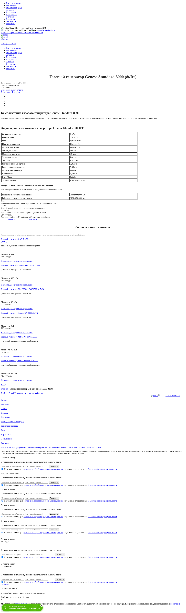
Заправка (10, 10)
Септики (10, 17)
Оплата (4, 409)
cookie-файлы (21, 604)
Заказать (11, 219)
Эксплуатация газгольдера (12, 421)
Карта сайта (6, 434)
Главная (4, 389)
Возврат (4, 413)
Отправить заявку (8, 90)
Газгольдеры (11, 5)
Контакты (10, 24)
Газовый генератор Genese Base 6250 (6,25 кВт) (21, 265)
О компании (6, 439)
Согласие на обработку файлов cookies (84, 447)
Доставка (5, 404)
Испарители (11, 14)
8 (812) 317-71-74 (8, 44)
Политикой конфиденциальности (102, 469)
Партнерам (6, 417)
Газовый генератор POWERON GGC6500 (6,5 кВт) (23, 289)
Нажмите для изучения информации (17, 261)
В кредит (16, 92)
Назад (3, 384)
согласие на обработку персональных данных (43, 469)
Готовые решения (13, 3)
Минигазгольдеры (14, 8)
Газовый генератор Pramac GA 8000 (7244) (19, 313)
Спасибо (4, 584)
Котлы (4, 400)
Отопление (11, 19)
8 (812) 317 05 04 (173, 395)
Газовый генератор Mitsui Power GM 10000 (19, 361)
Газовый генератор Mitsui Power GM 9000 (19, 337)
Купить (20, 90)
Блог (3, 430)
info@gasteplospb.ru (46, 30)
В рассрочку (6, 92)
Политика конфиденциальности (15, 447)
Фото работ (11, 21)
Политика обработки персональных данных (48, 447)
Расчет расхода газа (9, 426)
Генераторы (11, 12)
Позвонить (32, 219)
